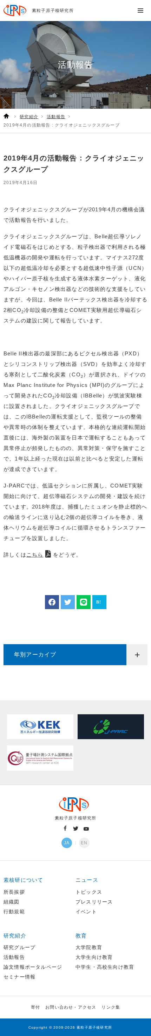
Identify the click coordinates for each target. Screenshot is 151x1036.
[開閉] (136, 654)
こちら (35, 555)
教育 (81, 936)
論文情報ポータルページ (33, 967)
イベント (86, 911)
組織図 (12, 902)
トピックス (89, 892)
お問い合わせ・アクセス (70, 1007)
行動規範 (14, 911)
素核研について (23, 880)
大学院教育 (89, 947)
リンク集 (110, 1007)
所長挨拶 (14, 892)
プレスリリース (94, 902)
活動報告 (14, 957)
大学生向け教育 (94, 957)
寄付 (35, 1007)
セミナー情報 (19, 977)
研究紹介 (15, 936)
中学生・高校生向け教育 (105, 967)
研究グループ (19, 947)
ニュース (87, 880)
